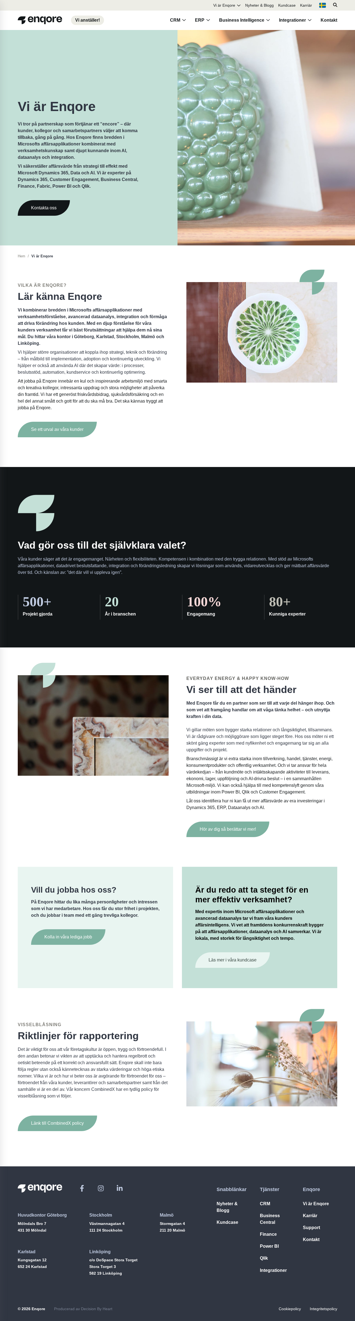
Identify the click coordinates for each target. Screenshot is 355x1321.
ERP (199, 20)
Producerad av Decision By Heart (83, 1309)
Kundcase (287, 5)
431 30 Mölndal (32, 1230)
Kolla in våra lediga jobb (68, 937)
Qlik (264, 1258)
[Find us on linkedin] (120, 1188)
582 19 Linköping (105, 1273)
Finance (268, 1234)
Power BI (269, 1246)
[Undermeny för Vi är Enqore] (239, 5)
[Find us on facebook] (82, 1188)
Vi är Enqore (224, 5)
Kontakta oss (44, 207)
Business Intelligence (241, 20)
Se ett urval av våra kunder (57, 429)
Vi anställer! (87, 20)
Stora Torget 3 (102, 1266)
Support (311, 1227)
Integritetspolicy (323, 1309)
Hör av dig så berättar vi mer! (228, 829)
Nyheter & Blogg (259, 5)
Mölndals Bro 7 (32, 1223)
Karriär (306, 5)
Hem (21, 256)
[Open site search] (335, 5)
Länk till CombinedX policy (57, 1123)
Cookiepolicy (290, 1309)
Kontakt (329, 20)
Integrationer (292, 20)
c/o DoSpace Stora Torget (113, 1260)
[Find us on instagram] (101, 1188)
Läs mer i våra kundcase (233, 960)
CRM (175, 20)
